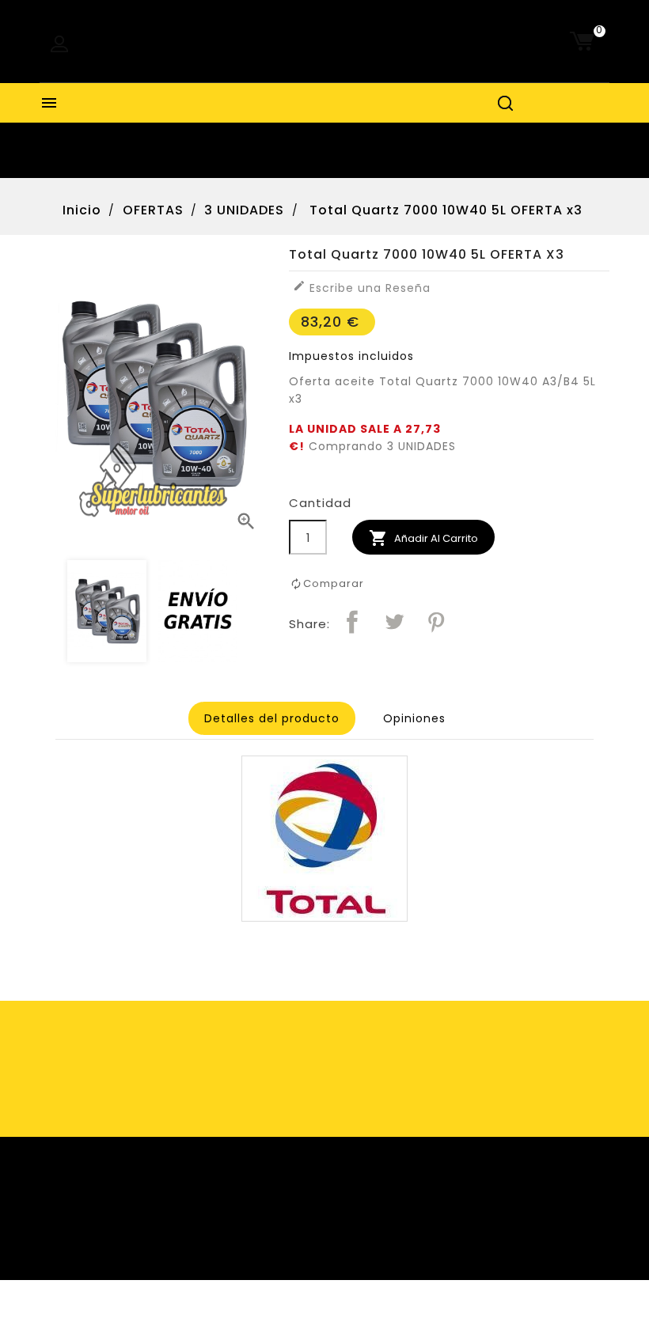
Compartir (352, 622)
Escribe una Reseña (362, 287)
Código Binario (364, 1319)
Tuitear (394, 622)
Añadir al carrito (423, 537)
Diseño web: (280, 1319)
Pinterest (436, 622)
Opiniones (414, 718)
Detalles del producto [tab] (272, 718)
